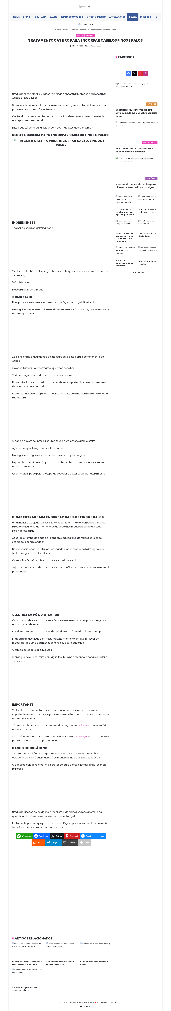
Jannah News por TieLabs (107, 1002)
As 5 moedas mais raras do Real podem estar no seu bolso (134, 150)
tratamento (84, 725)
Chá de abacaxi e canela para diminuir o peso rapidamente (125, 212)
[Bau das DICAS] (86, 6)
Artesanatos (117, 16)
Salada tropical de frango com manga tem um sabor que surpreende (124, 237)
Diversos (145, 16)
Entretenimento (96, 16)
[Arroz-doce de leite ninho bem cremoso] (148, 201)
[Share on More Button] (81, 842)
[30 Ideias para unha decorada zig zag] (95, 950)
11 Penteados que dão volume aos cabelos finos (25, 988)
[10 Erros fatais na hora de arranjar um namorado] (126, 252)
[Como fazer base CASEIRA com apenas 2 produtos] (61, 950)
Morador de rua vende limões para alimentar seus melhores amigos (136, 186)
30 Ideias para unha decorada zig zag (94, 962)
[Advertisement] (61, 73)
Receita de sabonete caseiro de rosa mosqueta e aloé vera (27, 962)
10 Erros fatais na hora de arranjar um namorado (125, 263)
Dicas (26, 16)
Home (16, 16)
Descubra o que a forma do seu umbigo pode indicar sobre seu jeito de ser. (136, 113)
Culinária (40, 16)
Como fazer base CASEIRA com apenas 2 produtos (60, 962)
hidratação (81, 736)
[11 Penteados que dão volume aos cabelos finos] (27, 976)
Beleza (133, 16)
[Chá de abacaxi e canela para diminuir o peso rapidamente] (126, 201)
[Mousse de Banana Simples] (148, 252)
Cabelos (90, 35)
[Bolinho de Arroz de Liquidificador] (148, 225)
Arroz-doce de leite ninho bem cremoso (147, 210)
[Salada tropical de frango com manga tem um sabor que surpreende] (126, 225)
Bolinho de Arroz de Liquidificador (147, 234)
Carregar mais (137, 272)
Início (58, 30)
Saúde (53, 16)
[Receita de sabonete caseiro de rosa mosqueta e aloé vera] (27, 950)
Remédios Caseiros (72, 16)
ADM (73, 46)
